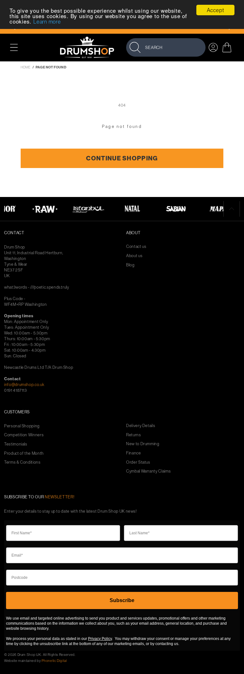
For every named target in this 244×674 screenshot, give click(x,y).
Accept (215, 10)
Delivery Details (140, 425)
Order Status (138, 462)
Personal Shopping (22, 426)
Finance (133, 453)
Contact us (136, 246)
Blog (130, 265)
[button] (17, 47)
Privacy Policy (100, 638)
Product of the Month (24, 453)
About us (134, 255)
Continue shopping (122, 158)
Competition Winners (24, 434)
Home (25, 67)
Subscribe (122, 600)
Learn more (47, 21)
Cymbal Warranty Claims (148, 471)
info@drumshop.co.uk (24, 384)
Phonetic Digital (54, 660)
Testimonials (15, 444)
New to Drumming (142, 443)
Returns (133, 434)
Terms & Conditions (22, 462)
